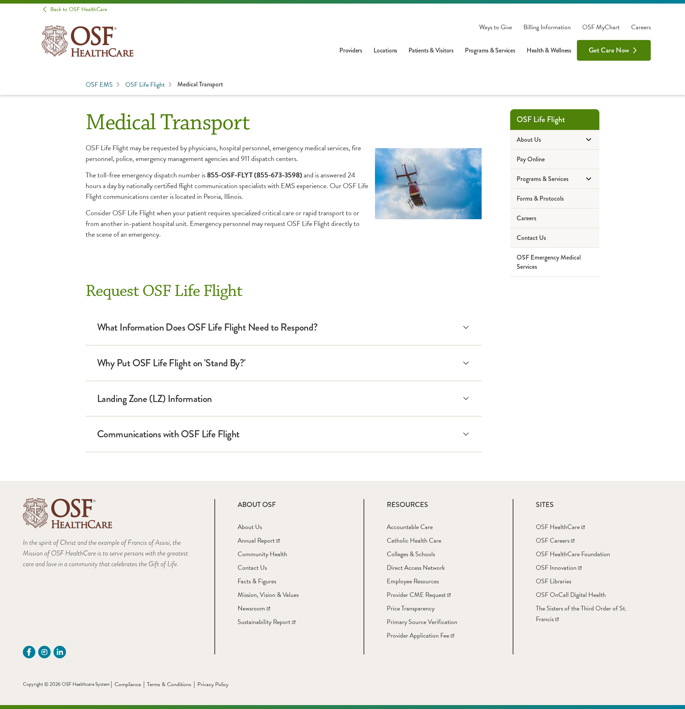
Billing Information (547, 27)
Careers (641, 27)
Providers (350, 50)
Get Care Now (609, 50)
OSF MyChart (601, 27)
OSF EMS (99, 84)
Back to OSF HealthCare (78, 9)
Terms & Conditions (169, 684)
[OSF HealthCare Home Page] (87, 41)
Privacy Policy (212, 684)
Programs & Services (490, 50)
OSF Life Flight (145, 84)
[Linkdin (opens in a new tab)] (60, 652)
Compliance (128, 684)
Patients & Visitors (431, 50)
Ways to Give (495, 27)
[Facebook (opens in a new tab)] (29, 652)
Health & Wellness (549, 50)
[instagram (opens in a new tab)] (44, 652)
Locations (385, 50)
